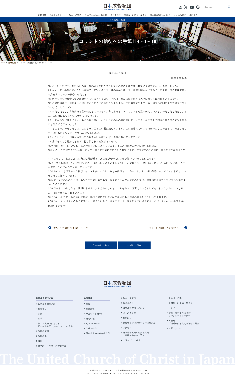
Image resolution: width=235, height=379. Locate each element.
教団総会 (42, 336)
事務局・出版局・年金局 (181, 303)
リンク (172, 308)
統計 (40, 341)
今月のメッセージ (94, 313)
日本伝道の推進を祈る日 (98, 333)
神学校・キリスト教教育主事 (52, 346)
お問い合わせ (175, 328)
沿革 (40, 318)
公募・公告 (91, 328)
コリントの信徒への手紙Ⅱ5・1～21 (166, 228)
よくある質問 (129, 313)
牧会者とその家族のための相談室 (139, 322)
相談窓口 (127, 318)
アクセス (127, 327)
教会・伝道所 (129, 298)
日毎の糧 (114, 20)
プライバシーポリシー (134, 340)
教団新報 (90, 309)
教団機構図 (43, 331)
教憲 (40, 313)
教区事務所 (128, 303)
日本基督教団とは (44, 298)
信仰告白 (42, 309)
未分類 (122, 20)
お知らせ (90, 304)
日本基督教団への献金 (134, 308)
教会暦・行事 (175, 298)
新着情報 (88, 298)
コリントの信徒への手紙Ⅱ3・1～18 (70, 228)
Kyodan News (93, 323)
